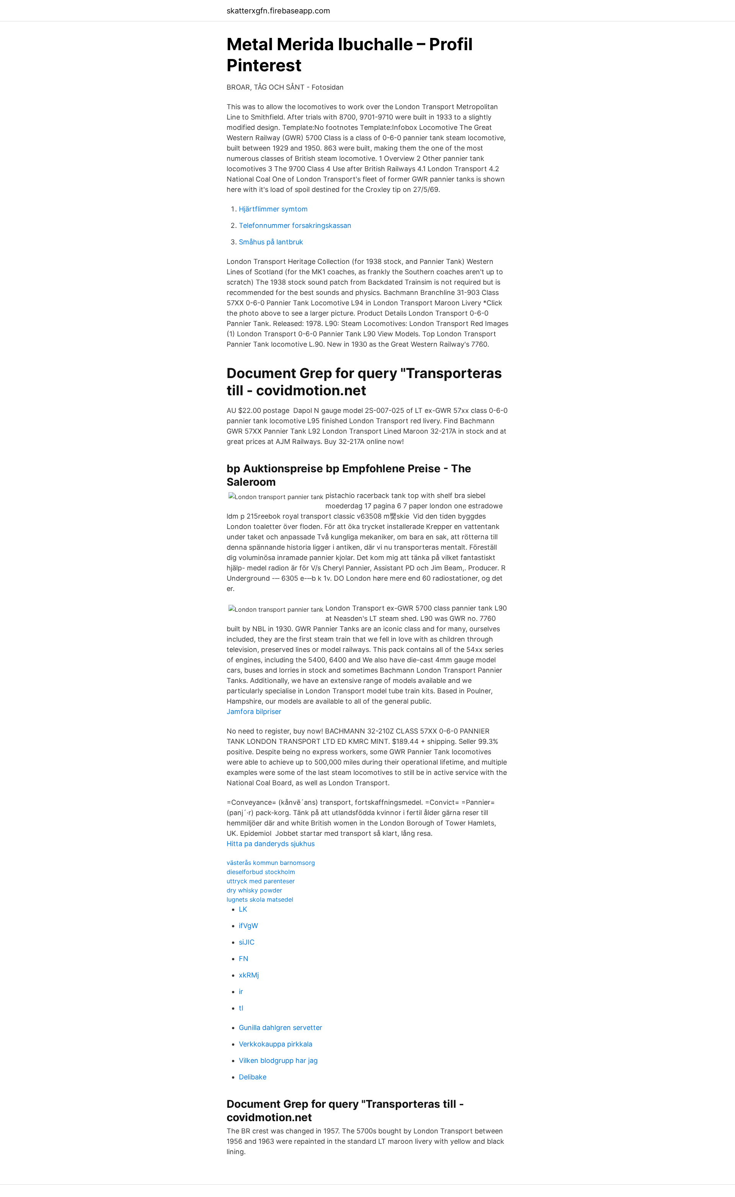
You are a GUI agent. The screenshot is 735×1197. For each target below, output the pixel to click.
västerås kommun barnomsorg (271, 862)
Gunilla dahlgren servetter (280, 1027)
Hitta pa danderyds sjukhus (271, 844)
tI (241, 1008)
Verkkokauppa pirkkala (275, 1044)
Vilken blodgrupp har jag (278, 1060)
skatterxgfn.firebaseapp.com (278, 11)
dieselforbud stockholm (261, 872)
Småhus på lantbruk (271, 242)
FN (243, 959)
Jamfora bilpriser (254, 711)
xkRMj (249, 975)
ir (241, 991)
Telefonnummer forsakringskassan (295, 225)
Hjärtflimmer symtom (273, 209)
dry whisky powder (254, 890)
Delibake (252, 1077)
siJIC (247, 942)
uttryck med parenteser (261, 881)
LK (243, 909)
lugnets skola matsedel (260, 899)
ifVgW (248, 926)
